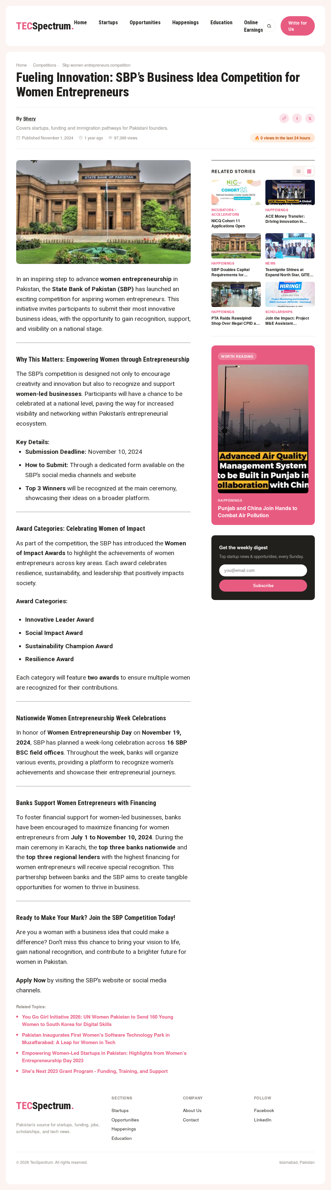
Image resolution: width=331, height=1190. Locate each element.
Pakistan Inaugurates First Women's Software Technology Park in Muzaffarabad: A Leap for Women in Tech (96, 1038)
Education (221, 22)
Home (80, 22)
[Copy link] (284, 118)
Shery (29, 118)
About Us (192, 1110)
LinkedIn (263, 1120)
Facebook (264, 1110)
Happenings (185, 22)
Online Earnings (253, 26)
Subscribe (263, 585)
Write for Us (297, 26)
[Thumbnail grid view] (309, 171)
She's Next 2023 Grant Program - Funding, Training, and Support (95, 1071)
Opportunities (145, 22)
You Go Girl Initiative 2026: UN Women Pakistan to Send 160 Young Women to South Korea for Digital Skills (97, 1020)
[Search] (269, 26)
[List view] (298, 171)
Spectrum (45, 26)
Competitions (44, 65)
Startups (108, 22)
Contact (191, 1120)
